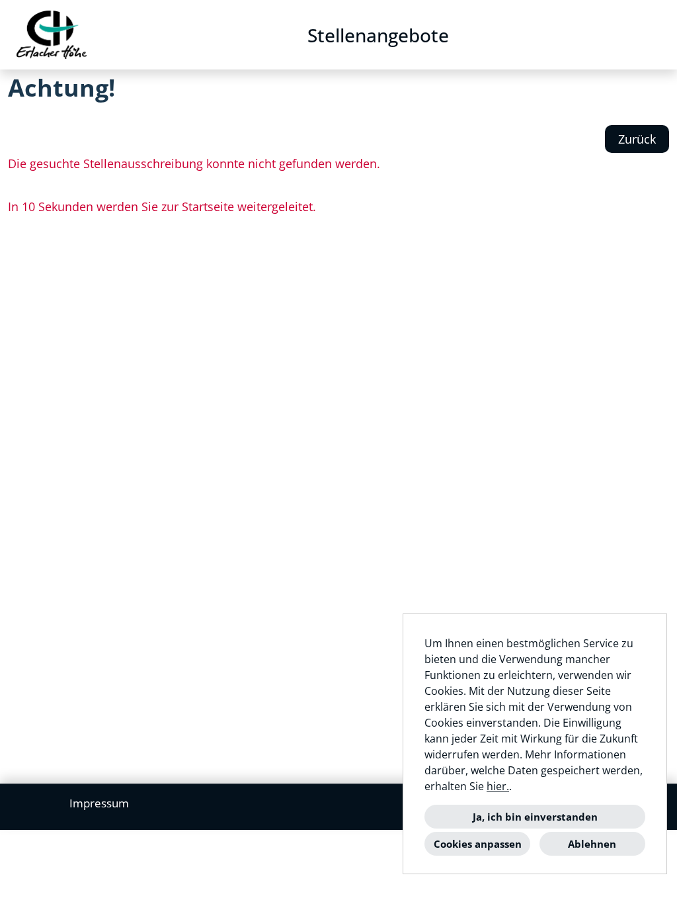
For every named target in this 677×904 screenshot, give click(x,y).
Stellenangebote (378, 35)
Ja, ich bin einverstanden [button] (535, 816)
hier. (498, 786)
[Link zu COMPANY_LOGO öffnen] (52, 34)
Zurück (637, 139)
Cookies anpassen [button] (478, 843)
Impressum (99, 803)
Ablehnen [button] (592, 843)
